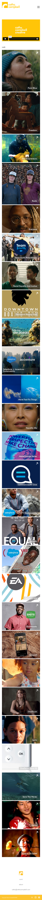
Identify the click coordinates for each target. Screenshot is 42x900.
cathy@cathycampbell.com (21, 889)
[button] (38, 5)
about (21, 884)
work (21, 879)
